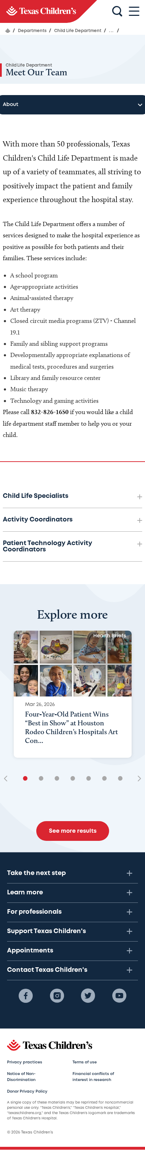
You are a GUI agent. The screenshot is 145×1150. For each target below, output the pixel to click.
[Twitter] (88, 995)
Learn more (25, 892)
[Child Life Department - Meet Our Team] (48, 11)
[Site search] (117, 11)
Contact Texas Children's (47, 970)
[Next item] (137, 779)
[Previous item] (8, 779)
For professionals (34, 912)
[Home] (7, 31)
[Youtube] (119, 995)
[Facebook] (25, 995)
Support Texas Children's (46, 931)
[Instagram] (57, 995)
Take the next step (36, 873)
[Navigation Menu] (134, 11)
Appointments (30, 951)
